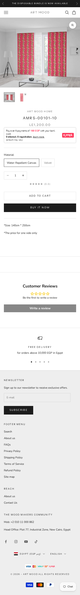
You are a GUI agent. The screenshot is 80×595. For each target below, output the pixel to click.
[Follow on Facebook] (6, 542)
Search (8, 431)
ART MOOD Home (40, 111)
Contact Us (10, 503)
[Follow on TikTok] (36, 542)
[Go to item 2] (21, 97)
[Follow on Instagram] (16, 542)
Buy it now (40, 207)
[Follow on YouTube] (26, 542)
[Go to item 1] (9, 97)
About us (9, 438)
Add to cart (40, 196)
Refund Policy (12, 470)
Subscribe (19, 410)
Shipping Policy (13, 457)
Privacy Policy (12, 451)
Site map (9, 477)
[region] (40, 345)
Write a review (40, 308)
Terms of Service (14, 464)
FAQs (7, 444)
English (56, 554)
